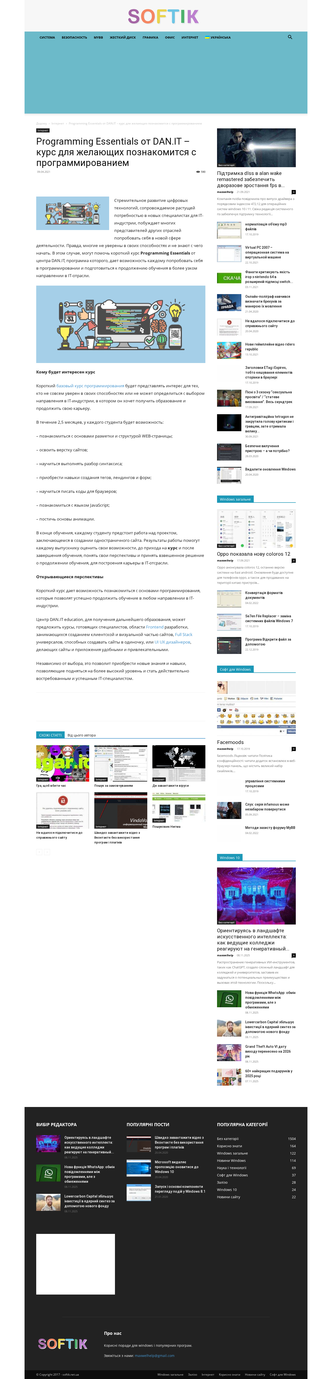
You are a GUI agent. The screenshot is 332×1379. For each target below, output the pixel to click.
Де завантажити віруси (170, 785)
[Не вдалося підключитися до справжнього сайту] (62, 810)
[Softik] (166, 16)
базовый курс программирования (90, 385)
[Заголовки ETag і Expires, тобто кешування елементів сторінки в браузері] (229, 373)
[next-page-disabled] (47, 852)
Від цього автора (82, 735)
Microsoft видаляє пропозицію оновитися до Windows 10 (177, 1167)
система (47, 37)
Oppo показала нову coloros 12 (253, 554)
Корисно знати (229, 1374)
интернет (190, 37)
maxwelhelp (225, 192)
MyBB (98, 37)
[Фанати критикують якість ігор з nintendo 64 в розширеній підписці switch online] (229, 278)
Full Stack (183, 634)
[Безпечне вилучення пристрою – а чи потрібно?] (229, 452)
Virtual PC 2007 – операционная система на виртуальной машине (267, 252)
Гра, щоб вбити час (51, 785)
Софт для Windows (283, 1374)
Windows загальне (170, 1374)
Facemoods (230, 742)
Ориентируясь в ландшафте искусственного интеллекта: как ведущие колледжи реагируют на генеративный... (253, 940)
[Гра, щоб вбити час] (62, 763)
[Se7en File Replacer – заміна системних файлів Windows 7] (229, 622)
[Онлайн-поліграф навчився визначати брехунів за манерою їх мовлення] (229, 302)
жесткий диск (123, 37)
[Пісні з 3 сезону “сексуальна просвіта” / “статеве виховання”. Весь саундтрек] (229, 398)
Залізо (192, 1374)
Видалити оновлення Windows (270, 469)
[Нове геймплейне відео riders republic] (229, 350)
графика (150, 37)
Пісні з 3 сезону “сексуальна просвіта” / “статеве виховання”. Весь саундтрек (268, 397)
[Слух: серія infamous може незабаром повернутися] (229, 810)
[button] (290, 37)
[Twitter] (52, 183)
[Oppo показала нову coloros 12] (256, 528)
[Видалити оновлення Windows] (229, 475)
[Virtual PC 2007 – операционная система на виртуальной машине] (229, 253)
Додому (41, 123)
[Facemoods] (256, 707)
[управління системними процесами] (229, 787)
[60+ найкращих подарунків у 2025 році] (229, 1077)
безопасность (74, 37)
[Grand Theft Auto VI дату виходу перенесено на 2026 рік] (229, 1052)
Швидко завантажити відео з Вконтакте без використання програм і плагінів (117, 837)
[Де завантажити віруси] (178, 763)
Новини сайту (255, 1374)
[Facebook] (41, 183)
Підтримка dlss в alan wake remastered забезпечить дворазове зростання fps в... (251, 179)
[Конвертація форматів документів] (229, 598)
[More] (86, 183)
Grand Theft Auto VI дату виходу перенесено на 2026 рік (268, 1051)
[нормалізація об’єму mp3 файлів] (229, 230)
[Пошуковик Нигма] (178, 807)
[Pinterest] (63, 183)
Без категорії (226, 165)
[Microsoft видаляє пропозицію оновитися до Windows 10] (139, 1168)
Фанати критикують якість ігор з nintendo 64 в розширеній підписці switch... (269, 277)
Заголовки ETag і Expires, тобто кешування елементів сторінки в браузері (268, 372)
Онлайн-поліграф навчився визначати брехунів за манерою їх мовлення (267, 301)
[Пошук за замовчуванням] (120, 763)
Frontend (155, 627)
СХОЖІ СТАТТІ (50, 735)
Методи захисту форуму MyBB (270, 828)
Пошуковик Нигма (166, 826)
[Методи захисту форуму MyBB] (229, 833)
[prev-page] (39, 852)
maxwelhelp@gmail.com (155, 1355)
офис (170, 37)
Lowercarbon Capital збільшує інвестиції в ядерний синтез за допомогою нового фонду (270, 1027)
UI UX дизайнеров (172, 642)
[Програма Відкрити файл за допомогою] (229, 645)
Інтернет (58, 123)
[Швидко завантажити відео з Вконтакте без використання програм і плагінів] (120, 810)
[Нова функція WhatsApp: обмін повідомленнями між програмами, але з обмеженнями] (229, 998)
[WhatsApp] (74, 183)
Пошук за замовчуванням (113, 785)
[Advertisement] (166, 80)
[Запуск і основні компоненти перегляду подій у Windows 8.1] (139, 1192)
